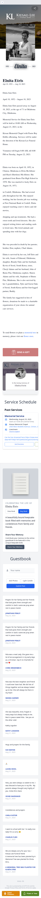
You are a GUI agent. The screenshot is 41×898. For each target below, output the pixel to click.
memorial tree (30, 332)
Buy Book (23, 511)
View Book (11, 511)
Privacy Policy (14, 888)
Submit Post (20, 586)
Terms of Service (26, 888)
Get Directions (19, 444)
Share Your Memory (14, 547)
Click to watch (14, 432)
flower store (28, 336)
